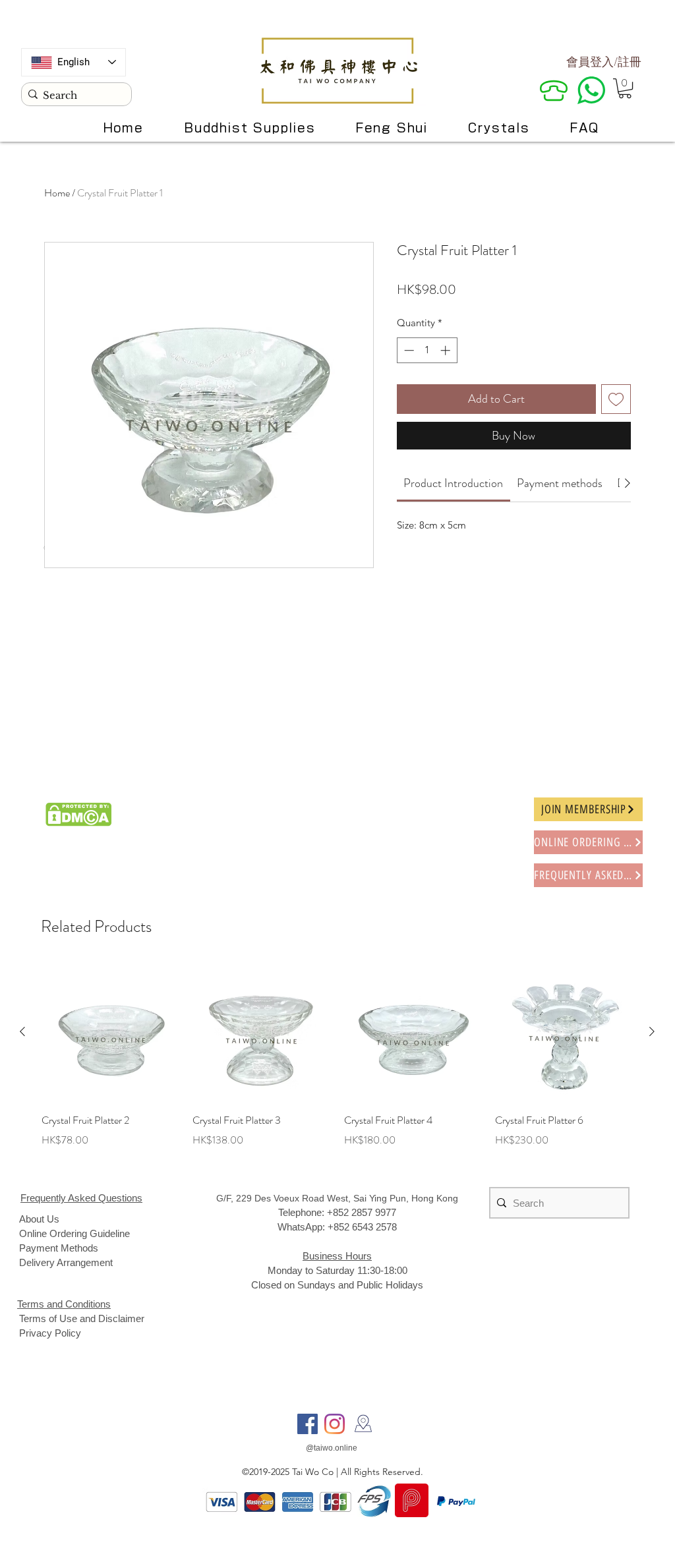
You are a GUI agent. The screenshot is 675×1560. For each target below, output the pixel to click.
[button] (625, 88)
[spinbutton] (427, 350)
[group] (337, 1064)
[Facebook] (307, 1424)
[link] (453, 483)
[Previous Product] (22, 1031)
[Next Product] (652, 1031)
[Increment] (446, 350)
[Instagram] (334, 1424)
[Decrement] (408, 350)
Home (57, 192)
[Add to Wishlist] (616, 399)
